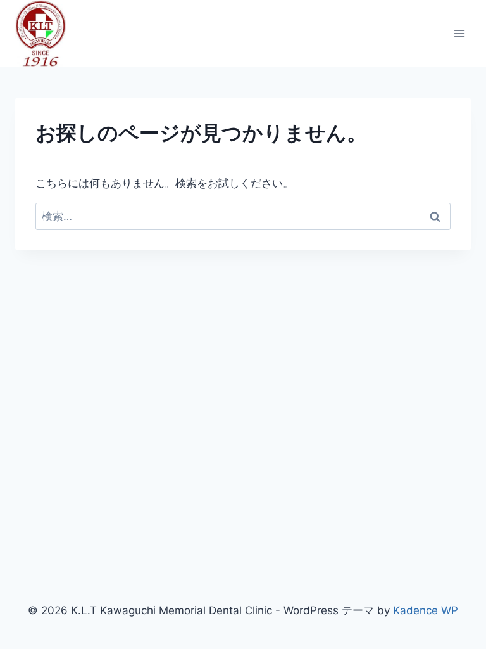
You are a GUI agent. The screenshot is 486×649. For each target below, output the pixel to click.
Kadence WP (425, 610)
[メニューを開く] (459, 33)
